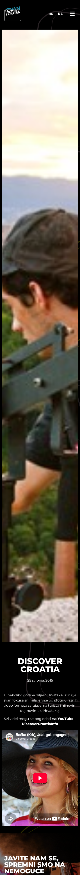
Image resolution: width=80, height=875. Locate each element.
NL (60, 14)
